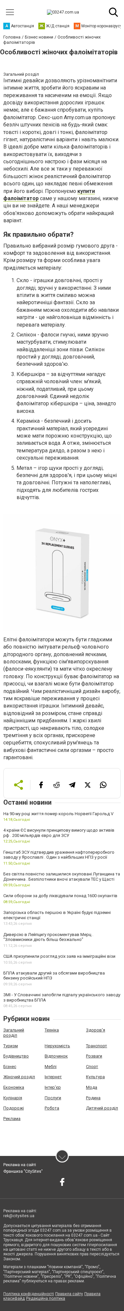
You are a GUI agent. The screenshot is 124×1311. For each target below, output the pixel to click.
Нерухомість (57, 1045)
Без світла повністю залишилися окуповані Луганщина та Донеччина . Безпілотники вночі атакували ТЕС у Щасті (61, 876)
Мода (91, 1087)
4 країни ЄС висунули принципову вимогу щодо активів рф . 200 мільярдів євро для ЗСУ (58, 833)
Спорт (92, 1066)
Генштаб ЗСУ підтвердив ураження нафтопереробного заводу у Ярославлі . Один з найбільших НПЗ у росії (58, 855)
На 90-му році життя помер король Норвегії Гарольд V (58, 813)
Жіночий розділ (19, 1076)
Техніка (52, 1030)
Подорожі (13, 1108)
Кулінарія (12, 1097)
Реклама (12, 1118)
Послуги (53, 1097)
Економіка (13, 1087)
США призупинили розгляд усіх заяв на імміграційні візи (59, 956)
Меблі (51, 1066)
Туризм (10, 1045)
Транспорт (96, 1045)
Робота (52, 1108)
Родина (93, 1097)
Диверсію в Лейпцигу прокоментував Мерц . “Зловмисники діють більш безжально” (48, 937)
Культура (95, 1076)
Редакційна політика (45, 1298)
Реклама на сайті (19, 1165)
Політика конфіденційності (28, 1294)
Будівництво (16, 1056)
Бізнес (9, 1066)
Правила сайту (69, 1294)
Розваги (94, 1056)
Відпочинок (56, 1056)
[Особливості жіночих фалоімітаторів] (62, 572)
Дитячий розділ (102, 1108)
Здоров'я (95, 1030)
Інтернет (53, 1076)
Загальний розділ (13, 1033)
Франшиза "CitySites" (23, 1171)
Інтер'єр (53, 1087)
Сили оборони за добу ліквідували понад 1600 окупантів (60, 895)
